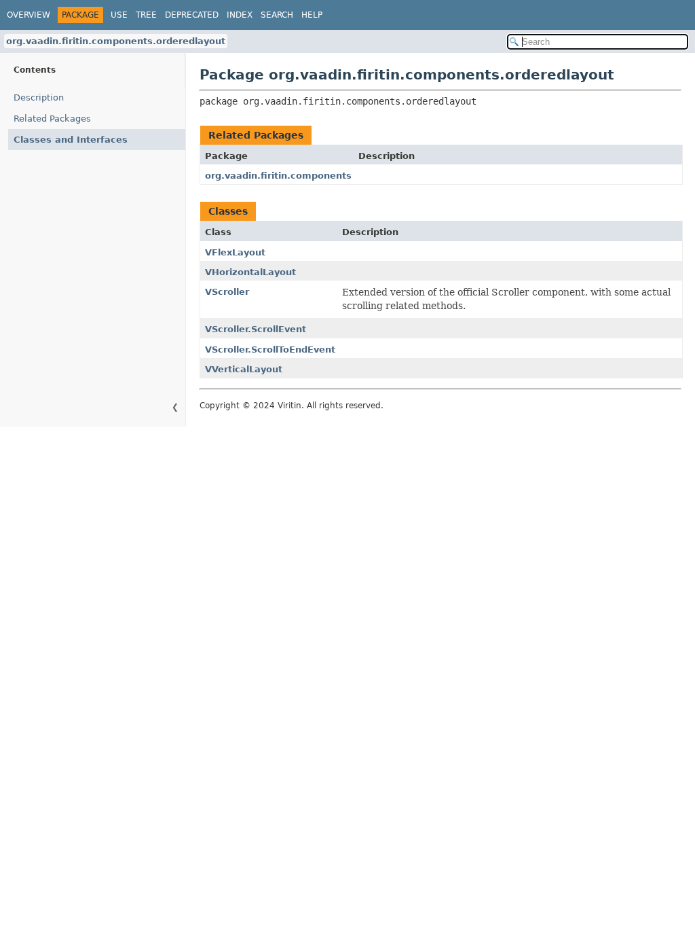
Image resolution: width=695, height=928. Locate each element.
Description (39, 97)
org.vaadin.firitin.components (278, 176)
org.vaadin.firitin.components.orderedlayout (115, 41)
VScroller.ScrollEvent (255, 329)
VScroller (227, 292)
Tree (146, 15)
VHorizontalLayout (250, 272)
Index (239, 15)
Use (119, 15)
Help (311, 15)
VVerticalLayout (243, 369)
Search (277, 15)
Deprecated (192, 15)
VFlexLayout (235, 252)
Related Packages (52, 118)
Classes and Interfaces (71, 140)
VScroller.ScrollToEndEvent (270, 349)
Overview (28, 15)
